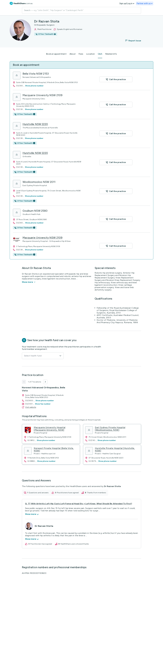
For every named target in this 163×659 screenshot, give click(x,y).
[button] (131, 40)
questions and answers (39, 493)
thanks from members (96, 493)
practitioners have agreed (68, 493)
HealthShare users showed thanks (74, 544)
